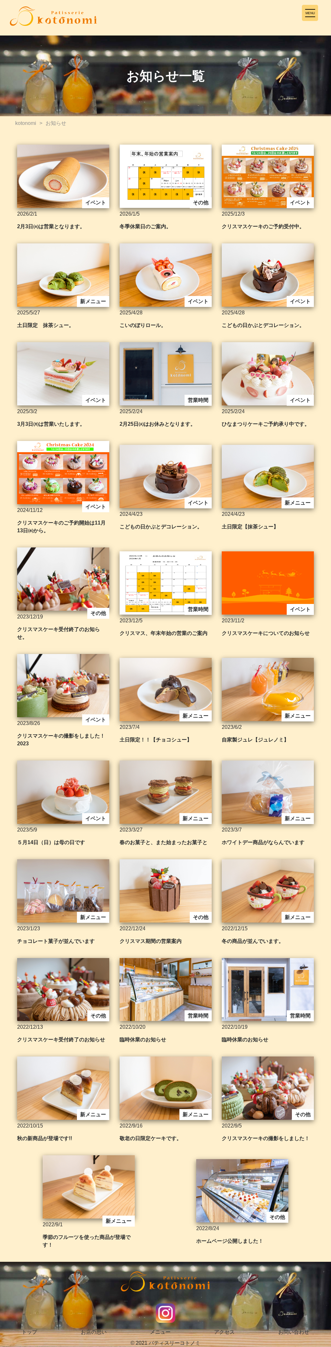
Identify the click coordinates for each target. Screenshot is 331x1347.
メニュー (160, 1332)
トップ (29, 1332)
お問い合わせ (293, 1332)
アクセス (224, 1332)
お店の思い (94, 1332)
